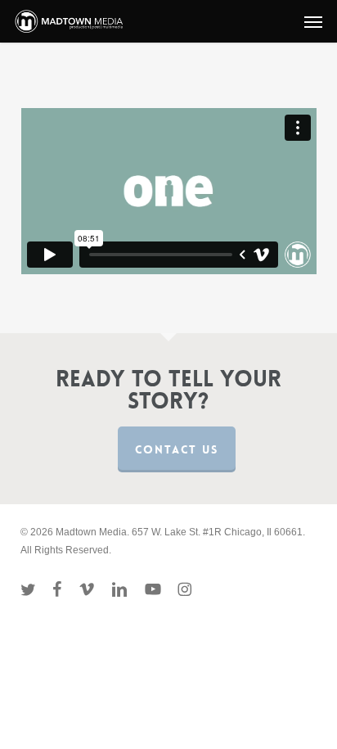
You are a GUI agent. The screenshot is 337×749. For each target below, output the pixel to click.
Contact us (176, 449)
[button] (313, 21)
